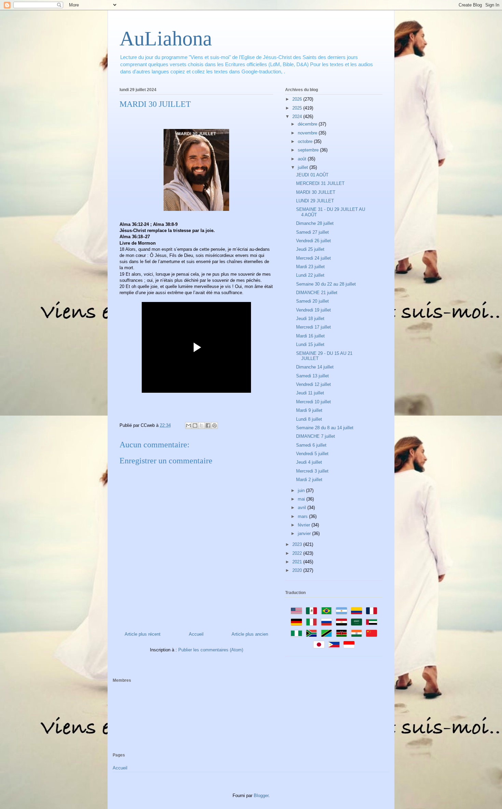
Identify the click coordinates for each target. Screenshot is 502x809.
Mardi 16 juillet (310, 335)
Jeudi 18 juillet (310, 318)
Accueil (196, 634)
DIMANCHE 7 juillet (315, 436)
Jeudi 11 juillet (310, 392)
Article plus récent (143, 634)
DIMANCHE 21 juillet (316, 292)
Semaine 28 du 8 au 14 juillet (324, 427)
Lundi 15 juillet (310, 344)
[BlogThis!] (195, 425)
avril (302, 507)
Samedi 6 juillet (311, 445)
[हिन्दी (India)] (356, 633)
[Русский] (326, 622)
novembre (308, 132)
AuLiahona (166, 38)
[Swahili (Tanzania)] (326, 633)
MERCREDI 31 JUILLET (320, 183)
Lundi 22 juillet (310, 275)
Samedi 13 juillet (312, 375)
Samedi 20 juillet (312, 301)
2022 (297, 553)
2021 (297, 561)
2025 (297, 108)
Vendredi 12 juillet (313, 384)
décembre (308, 124)
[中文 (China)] (371, 633)
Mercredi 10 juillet (313, 401)
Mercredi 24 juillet (313, 258)
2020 (297, 570)
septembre (309, 150)
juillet (303, 167)
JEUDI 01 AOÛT (312, 174)
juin (302, 490)
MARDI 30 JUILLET (315, 192)
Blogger (261, 795)
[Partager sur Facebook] (208, 425)
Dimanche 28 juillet (315, 223)
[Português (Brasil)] (326, 611)
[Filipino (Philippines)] (334, 644)
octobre (306, 141)
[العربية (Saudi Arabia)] (356, 622)
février (304, 525)
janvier (305, 533)
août (303, 158)
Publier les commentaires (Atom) (210, 649)
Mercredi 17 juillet (313, 327)
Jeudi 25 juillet (310, 249)
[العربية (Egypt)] (341, 622)
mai (302, 499)
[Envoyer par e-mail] (188, 425)
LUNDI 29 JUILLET (315, 200)
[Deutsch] (296, 622)
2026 (297, 99)
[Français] (371, 611)
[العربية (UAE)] (371, 622)
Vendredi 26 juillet (313, 240)
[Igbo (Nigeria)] (296, 633)
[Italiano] (311, 622)
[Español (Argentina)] (341, 611)
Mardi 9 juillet (309, 410)
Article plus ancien (250, 634)
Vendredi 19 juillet (313, 310)
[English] (296, 611)
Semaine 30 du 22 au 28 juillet (326, 284)
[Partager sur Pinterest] (214, 425)
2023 (297, 544)
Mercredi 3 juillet (312, 471)
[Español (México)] (311, 611)
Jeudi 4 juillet (309, 462)
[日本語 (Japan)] (319, 644)
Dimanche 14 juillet (315, 367)
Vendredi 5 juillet (312, 453)
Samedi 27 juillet (312, 232)
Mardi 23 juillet (310, 266)
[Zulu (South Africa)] (311, 633)
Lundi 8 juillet (309, 419)
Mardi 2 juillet (309, 479)
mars (303, 516)
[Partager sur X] (201, 425)
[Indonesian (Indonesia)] (349, 644)
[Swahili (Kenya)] (341, 633)
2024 (297, 116)
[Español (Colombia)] (356, 611)
